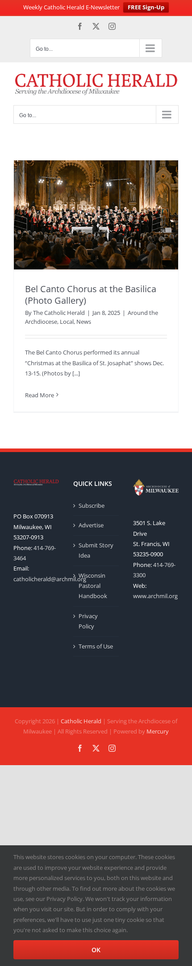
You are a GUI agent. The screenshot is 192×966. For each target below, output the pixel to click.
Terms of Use (96, 646)
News (83, 322)
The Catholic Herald (59, 313)
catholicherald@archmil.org (49, 579)
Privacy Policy (88, 621)
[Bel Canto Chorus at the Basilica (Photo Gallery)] (96, 214)
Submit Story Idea (96, 550)
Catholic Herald (81, 721)
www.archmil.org (155, 596)
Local (67, 322)
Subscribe (91, 505)
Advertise (91, 525)
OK (96, 950)
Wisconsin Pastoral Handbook (93, 585)
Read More (39, 395)
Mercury (157, 731)
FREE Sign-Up (146, 7)
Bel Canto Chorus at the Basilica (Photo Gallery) (90, 294)
